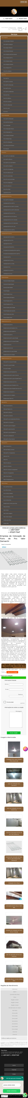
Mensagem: (19, 711)
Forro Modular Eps (7, 138)
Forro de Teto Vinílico (8, 486)
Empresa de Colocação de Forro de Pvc (12, 250)
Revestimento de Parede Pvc (10, 331)
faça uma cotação (12, 672)
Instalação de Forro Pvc (6, 196)
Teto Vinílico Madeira (8, 513)
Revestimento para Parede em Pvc (11, 385)
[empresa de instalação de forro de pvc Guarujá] (14, 919)
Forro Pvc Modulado (8, 142)
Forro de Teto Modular (8, 122)
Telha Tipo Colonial (8, 476)
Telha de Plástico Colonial (9, 449)
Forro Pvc (4, 74)
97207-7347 (23, 18)
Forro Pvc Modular (7, 71)
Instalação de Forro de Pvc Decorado (11, 209)
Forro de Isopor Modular (9, 41)
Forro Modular (5, 37)
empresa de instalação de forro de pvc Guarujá (14, 931)
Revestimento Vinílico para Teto (10, 503)
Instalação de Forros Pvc (7, 233)
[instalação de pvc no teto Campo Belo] (14, 968)
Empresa (14, 1069)
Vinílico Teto (6, 523)
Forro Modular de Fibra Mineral (10, 54)
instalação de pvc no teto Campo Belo (14, 979)
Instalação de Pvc (7, 257)
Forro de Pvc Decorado (8, 84)
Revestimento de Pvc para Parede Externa (13, 378)
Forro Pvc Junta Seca (8, 176)
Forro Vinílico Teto (7, 500)
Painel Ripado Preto (8, 317)
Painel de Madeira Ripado (9, 280)
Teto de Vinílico (7, 506)
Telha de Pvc (4, 402)
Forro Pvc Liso (7, 108)
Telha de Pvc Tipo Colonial (9, 439)
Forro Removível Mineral (9, 145)
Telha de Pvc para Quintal (9, 429)
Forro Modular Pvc (7, 67)
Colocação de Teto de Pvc (9, 247)
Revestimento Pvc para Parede (10, 351)
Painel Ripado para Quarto (9, 310)
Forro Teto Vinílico (7, 490)
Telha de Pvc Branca (8, 412)
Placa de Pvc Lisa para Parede (10, 361)
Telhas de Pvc (4, 442)
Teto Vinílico (6, 510)
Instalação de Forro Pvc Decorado (11, 223)
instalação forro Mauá (14, 883)
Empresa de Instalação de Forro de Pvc (12, 253)
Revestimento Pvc (7, 344)
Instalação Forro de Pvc (8, 270)
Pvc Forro (6, 111)
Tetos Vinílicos (4, 483)
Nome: (7, 684)
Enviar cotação (14, 733)
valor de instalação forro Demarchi (14, 784)
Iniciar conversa (11, 1091)
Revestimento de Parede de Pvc (10, 371)
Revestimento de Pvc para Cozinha (11, 375)
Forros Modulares (5, 115)
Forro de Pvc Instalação (8, 199)
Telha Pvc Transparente (9, 472)
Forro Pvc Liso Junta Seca (9, 179)
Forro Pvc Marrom (7, 186)
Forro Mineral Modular (8, 51)
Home (14, 1065)
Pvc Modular (6, 148)
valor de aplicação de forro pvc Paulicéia (14, 955)
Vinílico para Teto (7, 520)
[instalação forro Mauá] (14, 872)
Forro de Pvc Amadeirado (9, 156)
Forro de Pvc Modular (8, 44)
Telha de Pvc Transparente (9, 452)
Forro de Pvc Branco (8, 159)
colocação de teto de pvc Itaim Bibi (14, 906)
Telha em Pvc (6, 456)
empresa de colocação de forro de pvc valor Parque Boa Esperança (14, 858)
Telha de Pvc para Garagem (9, 425)
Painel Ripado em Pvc (8, 304)
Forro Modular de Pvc (8, 57)
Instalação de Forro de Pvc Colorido (11, 206)
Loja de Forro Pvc (7, 192)
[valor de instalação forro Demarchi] (14, 773)
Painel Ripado (6, 290)
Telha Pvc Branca (7, 462)
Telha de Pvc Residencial (9, 435)
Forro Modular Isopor (8, 61)
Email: (7, 689)
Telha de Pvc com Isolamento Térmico (12, 419)
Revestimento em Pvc (6, 321)
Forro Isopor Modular (8, 47)
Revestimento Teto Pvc (8, 398)
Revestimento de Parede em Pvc (10, 328)
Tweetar (4, 547)
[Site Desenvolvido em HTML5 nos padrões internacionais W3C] (4, 1096)
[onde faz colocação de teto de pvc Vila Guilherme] (14, 822)
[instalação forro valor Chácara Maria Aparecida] (14, 748)
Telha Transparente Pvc (9, 479)
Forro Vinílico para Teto (8, 496)
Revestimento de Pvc (8, 334)
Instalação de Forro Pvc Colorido (10, 219)
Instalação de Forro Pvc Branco (10, 216)
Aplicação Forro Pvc (8, 243)
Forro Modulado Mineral (9, 128)
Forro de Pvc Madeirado (9, 91)
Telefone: (20, 694)
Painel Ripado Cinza (8, 294)
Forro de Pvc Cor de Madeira (10, 162)
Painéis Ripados (5, 277)
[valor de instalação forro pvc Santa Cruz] (14, 797)
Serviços (14, 34)
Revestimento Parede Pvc (9, 391)
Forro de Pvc (6, 78)
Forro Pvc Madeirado (8, 182)
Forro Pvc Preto (7, 189)
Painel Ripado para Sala (9, 314)
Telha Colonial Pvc (7, 446)
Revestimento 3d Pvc (8, 324)
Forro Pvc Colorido (7, 101)
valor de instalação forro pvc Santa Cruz (14, 809)
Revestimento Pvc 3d (8, 348)
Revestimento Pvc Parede (9, 354)
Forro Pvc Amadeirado (8, 169)
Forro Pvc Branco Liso (8, 172)
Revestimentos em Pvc (6, 358)
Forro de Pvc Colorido (8, 81)
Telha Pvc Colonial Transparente (10, 469)
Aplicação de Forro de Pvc (9, 237)
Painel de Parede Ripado (9, 284)
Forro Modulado (7, 125)
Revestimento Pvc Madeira (9, 395)
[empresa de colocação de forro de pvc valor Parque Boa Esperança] (14, 846)
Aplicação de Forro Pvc (8, 240)
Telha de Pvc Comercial (8, 422)
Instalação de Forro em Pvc (9, 213)
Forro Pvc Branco (7, 98)
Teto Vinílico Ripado (8, 516)
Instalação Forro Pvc (8, 273)
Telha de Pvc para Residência (10, 432)
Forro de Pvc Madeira (8, 166)
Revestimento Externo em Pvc (10, 381)
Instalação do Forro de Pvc (9, 229)
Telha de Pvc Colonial (8, 415)
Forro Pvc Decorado (8, 104)
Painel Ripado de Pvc (8, 300)
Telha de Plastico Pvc (8, 409)
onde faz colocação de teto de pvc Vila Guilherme (14, 833)
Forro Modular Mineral (8, 64)
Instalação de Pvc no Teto (9, 263)
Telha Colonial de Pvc (8, 405)
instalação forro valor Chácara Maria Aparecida (14, 760)
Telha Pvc (6, 459)
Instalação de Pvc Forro (8, 260)
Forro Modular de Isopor (9, 135)
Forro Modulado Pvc (8, 132)
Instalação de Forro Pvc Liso (9, 226)
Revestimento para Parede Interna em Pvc (13, 388)
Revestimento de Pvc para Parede (11, 338)
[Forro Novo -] (14, 11)
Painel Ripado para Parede (9, 307)
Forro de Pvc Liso (7, 88)
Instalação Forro (7, 267)
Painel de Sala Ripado (8, 287)
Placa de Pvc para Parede (9, 365)
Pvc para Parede (7, 368)
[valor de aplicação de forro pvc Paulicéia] (14, 944)
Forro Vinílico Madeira (8, 493)
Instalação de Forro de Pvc (9, 203)
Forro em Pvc (6, 94)
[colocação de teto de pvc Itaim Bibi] (14, 895)
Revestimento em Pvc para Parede (11, 341)
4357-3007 (8, 18)
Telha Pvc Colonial (7, 466)
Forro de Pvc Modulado (8, 118)
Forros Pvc (4, 152)
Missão (14, 1074)
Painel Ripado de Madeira (9, 297)
